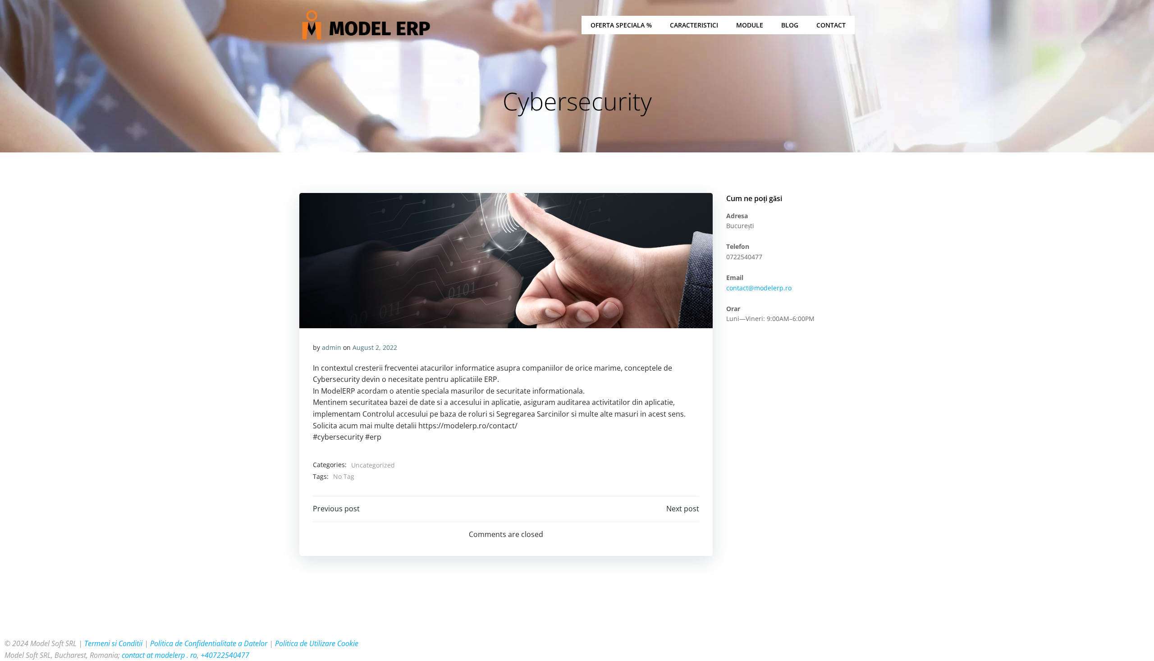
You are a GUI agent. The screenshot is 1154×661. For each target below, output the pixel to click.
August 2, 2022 (375, 347)
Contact (831, 25)
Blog (789, 25)
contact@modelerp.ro (759, 288)
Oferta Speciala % (621, 25)
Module (749, 25)
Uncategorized (373, 465)
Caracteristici (694, 25)
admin (331, 347)
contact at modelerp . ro (159, 655)
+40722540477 (225, 655)
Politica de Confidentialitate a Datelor (208, 643)
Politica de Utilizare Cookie (316, 643)
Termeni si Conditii (113, 643)
